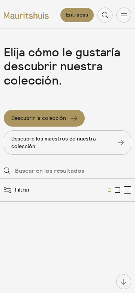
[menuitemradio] (109, 190)
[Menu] (123, 15)
